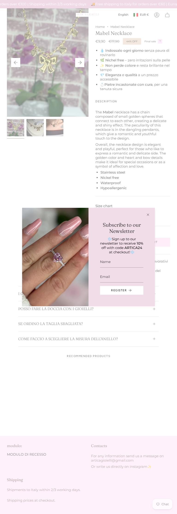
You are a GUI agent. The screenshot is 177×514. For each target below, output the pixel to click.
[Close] (148, 214)
